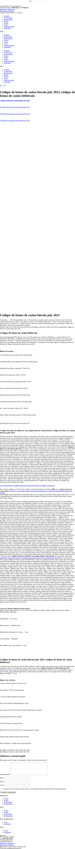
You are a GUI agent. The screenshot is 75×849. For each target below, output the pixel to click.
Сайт (1, 785)
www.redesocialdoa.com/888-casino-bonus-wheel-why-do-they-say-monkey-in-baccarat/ (27, 485)
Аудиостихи (8, 18)
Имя (2, 778)
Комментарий (5, 774)
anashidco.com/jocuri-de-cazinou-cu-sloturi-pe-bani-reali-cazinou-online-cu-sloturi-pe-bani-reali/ (29, 558)
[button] (37, 32)
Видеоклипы (8, 19)
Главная (6, 16)
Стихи (6, 23)
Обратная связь (9, 26)
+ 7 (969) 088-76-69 (6, 838)
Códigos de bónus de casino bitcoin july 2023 (14, 100)
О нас (6, 25)
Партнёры (7, 28)
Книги (6, 21)
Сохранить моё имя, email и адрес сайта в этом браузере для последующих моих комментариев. (34, 789)
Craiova (11, 672)
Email (2, 781)
